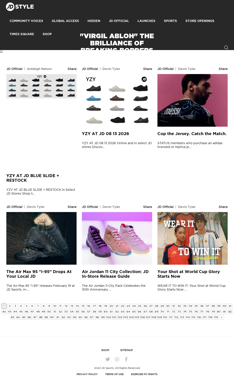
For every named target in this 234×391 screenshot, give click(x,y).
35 (196, 306)
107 (148, 317)
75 (190, 311)
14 (77, 306)
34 (190, 306)
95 (80, 317)
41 (230, 306)
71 (168, 311)
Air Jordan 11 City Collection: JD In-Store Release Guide (115, 274)
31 (173, 306)
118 (210, 317)
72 (173, 311)
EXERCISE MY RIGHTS (144, 374)
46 (26, 311)
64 (128, 311)
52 (60, 311)
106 (142, 317)
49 (43, 311)
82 (230, 311)
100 (108, 317)
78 (207, 311)
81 (224, 311)
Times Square (22, 34)
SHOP (47, 34)
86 (29, 317)
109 (159, 317)
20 (111, 306)
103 (125, 317)
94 (74, 317)
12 (66, 306)
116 (199, 317)
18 (100, 306)
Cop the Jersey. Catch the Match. (192, 133)
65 (134, 311)
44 (15, 311)
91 (57, 317)
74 (184, 311)
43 (9, 311)
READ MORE (117, 62)
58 (94, 311)
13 (72, 306)
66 (139, 311)
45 (21, 311)
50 (49, 311)
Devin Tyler (111, 68)
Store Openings (200, 20)
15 (83, 306)
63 (122, 311)
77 (201, 311)
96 (86, 317)
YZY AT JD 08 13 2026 (105, 133)
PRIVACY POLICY (87, 374)
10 (54, 306)
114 (188, 317)
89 (46, 317)
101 (114, 317)
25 (139, 306)
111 (170, 317)
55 (77, 311)
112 (176, 317)
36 (202, 306)
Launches (146, 20)
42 (4, 311)
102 (120, 317)
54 (71, 311)
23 (128, 306)
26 (145, 306)
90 (52, 317)
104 (131, 317)
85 (23, 317)
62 (117, 311)
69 (156, 311)
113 (182, 317)
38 (213, 306)
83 (12, 317)
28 (156, 306)
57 (88, 311)
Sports (170, 20)
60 (106, 311)
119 (216, 317)
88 (40, 317)
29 (162, 306)
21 (117, 306)
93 (69, 317)
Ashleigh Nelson (39, 68)
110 (165, 317)
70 (162, 311)
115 (193, 317)
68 (151, 311)
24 (134, 306)
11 (60, 306)
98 (97, 317)
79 (213, 311)
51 (55, 311)
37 (207, 306)
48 (38, 311)
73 (179, 311)
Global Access (65, 20)
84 (18, 317)
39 (218, 306)
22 (122, 306)
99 (103, 317)
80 (218, 311)
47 (32, 311)
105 (137, 317)
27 (150, 306)
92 (63, 317)
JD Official (119, 20)
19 (105, 306)
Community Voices (26, 20)
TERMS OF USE (114, 374)
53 (66, 311)
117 (204, 317)
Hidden (94, 20)
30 (168, 306)
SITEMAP (126, 350)
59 (100, 311)
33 (184, 306)
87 (35, 317)
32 (179, 306)
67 (145, 311)
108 (154, 317)
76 (196, 311)
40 (224, 306)
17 (94, 306)
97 (91, 317)
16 (88, 306)
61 (111, 311)
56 (83, 311)
